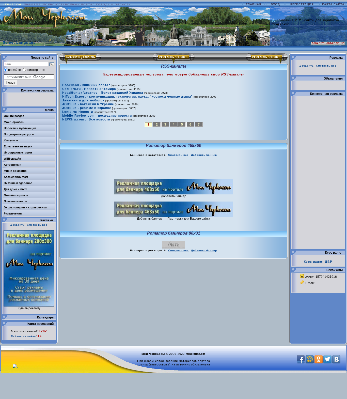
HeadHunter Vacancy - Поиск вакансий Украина (102, 93)
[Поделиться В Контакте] (336, 359)
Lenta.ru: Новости (77, 112)
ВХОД (276, 4)
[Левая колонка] (80, 58)
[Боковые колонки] (174, 58)
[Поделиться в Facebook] (301, 359)
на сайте (14, 70)
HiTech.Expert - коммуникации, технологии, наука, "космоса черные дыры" (127, 96)
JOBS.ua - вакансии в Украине (88, 104)
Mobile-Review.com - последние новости (97, 115)
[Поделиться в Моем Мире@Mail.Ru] (310, 359)
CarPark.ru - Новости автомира (89, 89)
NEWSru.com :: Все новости (86, 119)
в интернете (36, 70)
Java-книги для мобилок (83, 100)
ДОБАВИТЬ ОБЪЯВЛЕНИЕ (328, 43)
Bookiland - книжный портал (86, 85)
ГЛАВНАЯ (254, 4)
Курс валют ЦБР (318, 262)
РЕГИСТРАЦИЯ (302, 4)
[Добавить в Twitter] (327, 359)
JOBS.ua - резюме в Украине (86, 108)
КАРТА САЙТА (333, 4)
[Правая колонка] (267, 58)
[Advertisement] (173, 168)
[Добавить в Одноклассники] (318, 359)
